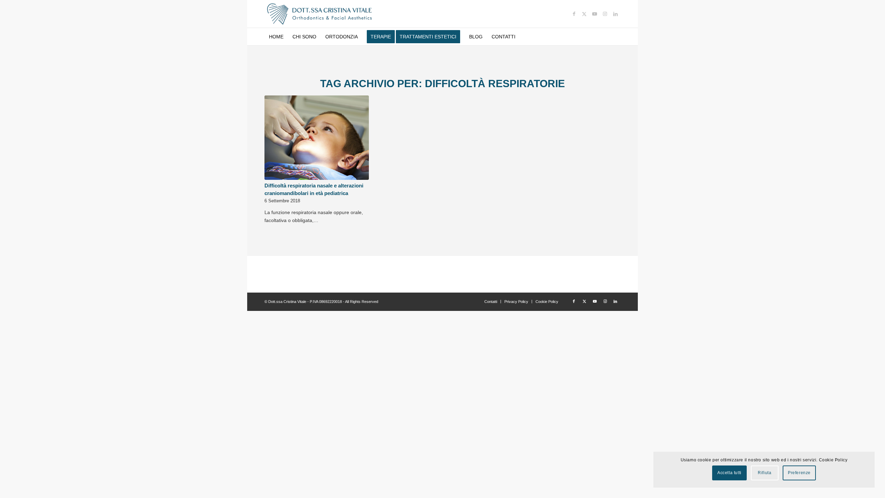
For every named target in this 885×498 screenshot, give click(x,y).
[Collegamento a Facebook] (574, 14)
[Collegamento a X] (584, 14)
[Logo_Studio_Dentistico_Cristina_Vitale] (319, 14)
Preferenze (799, 472)
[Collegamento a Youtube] (594, 14)
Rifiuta (764, 472)
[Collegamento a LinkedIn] (615, 14)
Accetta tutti (729, 472)
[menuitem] (276, 36)
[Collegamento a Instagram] (605, 14)
